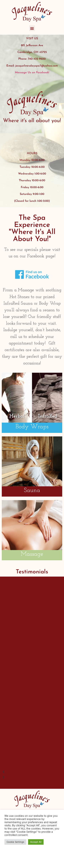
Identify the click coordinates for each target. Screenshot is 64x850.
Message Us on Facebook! (32, 72)
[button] (32, 28)
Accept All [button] (35, 841)
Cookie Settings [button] (15, 841)
